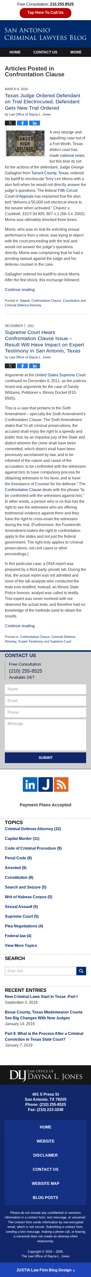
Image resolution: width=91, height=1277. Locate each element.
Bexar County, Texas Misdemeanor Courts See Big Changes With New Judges (44, 1015)
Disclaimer (45, 1155)
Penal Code (18, 858)
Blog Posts (45, 1198)
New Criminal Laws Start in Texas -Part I (41, 997)
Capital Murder (22, 839)
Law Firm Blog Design (44, 1270)
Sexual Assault (21, 907)
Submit (46, 758)
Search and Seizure (25, 887)
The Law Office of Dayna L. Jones (46, 1256)
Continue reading (20, 290)
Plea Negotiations (24, 926)
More (76, 52)
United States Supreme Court (60, 375)
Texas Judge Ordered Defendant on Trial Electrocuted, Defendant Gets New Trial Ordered (42, 101)
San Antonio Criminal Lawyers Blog (46, 33)
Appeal (25, 300)
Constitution (71, 300)
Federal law (18, 936)
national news (72, 155)
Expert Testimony (30, 641)
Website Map (45, 1183)
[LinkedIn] (30, 784)
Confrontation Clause (46, 300)
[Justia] (45, 784)
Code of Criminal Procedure (33, 848)
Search (81, 971)
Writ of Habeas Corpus (28, 897)
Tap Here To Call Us (45, 12)
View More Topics (21, 945)
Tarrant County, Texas (49, 173)
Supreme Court (60, 641)
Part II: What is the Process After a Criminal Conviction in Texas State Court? (44, 1036)
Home (15, 52)
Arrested (15, 868)
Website (46, 1141)
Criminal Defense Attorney (23, 305)
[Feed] (61, 784)
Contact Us (45, 52)
